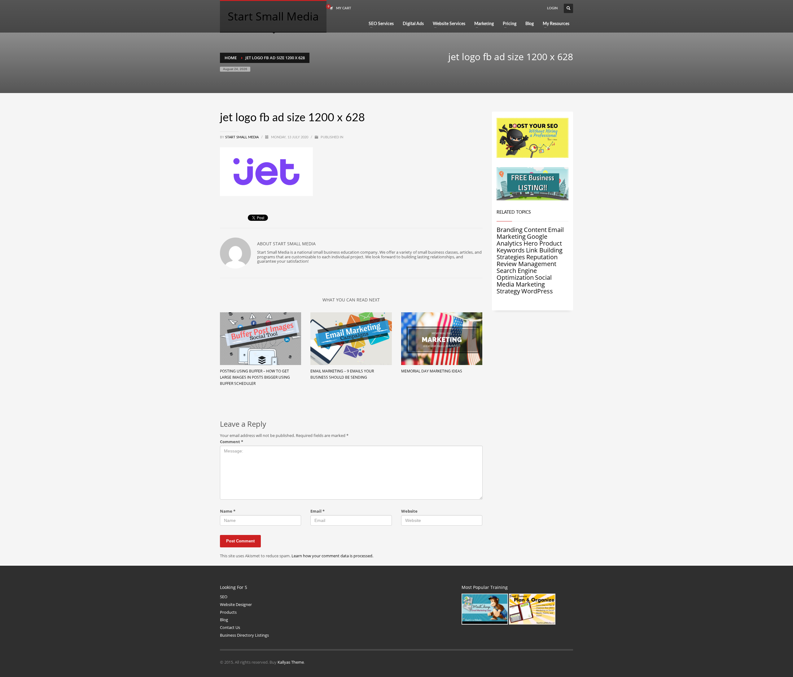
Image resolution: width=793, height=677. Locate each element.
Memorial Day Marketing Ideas (431, 371)
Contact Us (230, 627)
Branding (510, 229)
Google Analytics (522, 239)
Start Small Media (242, 137)
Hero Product (543, 243)
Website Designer (236, 604)
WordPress (537, 291)
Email (317, 511)
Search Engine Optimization (517, 274)
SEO (223, 596)
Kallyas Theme (291, 662)
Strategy (508, 291)
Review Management (526, 264)
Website (409, 511)
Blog (224, 619)
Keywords (511, 250)
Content (535, 229)
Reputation (542, 257)
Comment (231, 441)
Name (227, 511)
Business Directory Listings (244, 635)
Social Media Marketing (524, 280)
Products (228, 612)
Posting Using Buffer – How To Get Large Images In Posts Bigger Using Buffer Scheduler (255, 377)
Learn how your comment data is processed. (332, 556)
